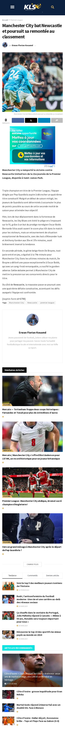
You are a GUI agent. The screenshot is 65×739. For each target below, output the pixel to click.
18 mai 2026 (22, 698)
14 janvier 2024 (44, 45)
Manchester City (16, 303)
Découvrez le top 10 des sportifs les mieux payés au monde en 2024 (39, 633)
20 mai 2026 (8, 508)
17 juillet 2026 (11, 684)
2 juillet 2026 (9, 417)
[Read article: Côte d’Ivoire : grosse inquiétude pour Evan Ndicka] (8, 694)
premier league (47, 303)
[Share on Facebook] (18, 120)
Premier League (16, 20)
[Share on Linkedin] (44, 120)
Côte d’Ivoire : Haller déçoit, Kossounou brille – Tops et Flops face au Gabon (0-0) (38, 719)
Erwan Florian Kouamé (22, 45)
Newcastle (18, 284)
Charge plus (32, 564)
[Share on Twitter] (31, 120)
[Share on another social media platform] (57, 120)
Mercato (7, 450)
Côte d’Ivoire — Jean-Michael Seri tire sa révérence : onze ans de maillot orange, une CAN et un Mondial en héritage (32, 676)
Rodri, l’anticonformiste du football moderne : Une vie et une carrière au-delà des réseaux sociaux (38, 599)
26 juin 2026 (8, 463)
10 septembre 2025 (24, 725)
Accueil (5, 20)
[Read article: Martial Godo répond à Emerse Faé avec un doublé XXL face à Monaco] (8, 707)
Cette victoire (18, 270)
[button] (12, 7)
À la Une (6, 405)
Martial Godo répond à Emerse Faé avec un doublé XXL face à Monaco (38, 706)
